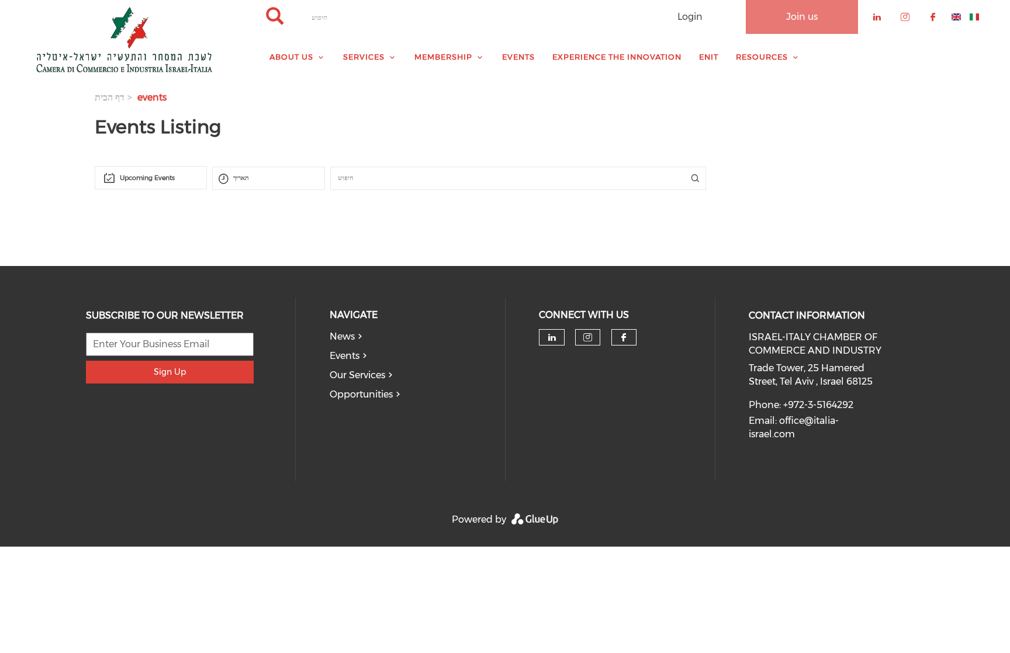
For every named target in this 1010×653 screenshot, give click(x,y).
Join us (802, 16)
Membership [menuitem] (443, 56)
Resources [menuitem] (762, 56)
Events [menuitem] (518, 56)
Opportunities (361, 394)
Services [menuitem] (364, 56)
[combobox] (151, 177)
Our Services (357, 375)
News (342, 336)
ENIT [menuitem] (708, 56)
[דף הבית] (126, 40)
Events (344, 355)
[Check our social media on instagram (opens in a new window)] (588, 337)
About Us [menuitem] (291, 56)
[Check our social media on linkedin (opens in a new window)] (551, 337)
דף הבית (109, 97)
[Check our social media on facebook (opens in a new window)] (623, 337)
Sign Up (170, 372)
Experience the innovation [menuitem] (617, 56)
